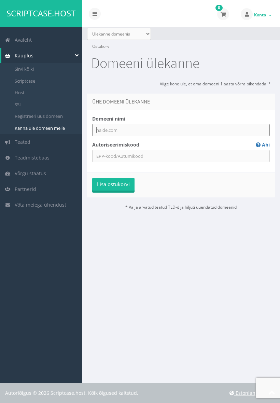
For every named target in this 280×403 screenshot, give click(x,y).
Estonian (244, 393)
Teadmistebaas (31, 157)
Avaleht (22, 40)
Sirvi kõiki (24, 69)
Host (20, 92)
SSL (18, 104)
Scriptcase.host (40, 13)
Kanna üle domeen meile (40, 128)
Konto (261, 15)
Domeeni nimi (108, 118)
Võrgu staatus (29, 173)
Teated (21, 142)
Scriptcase (25, 81)
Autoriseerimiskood (181, 144)
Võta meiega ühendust (39, 205)
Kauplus (22, 55)
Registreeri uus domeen (39, 116)
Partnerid (24, 189)
